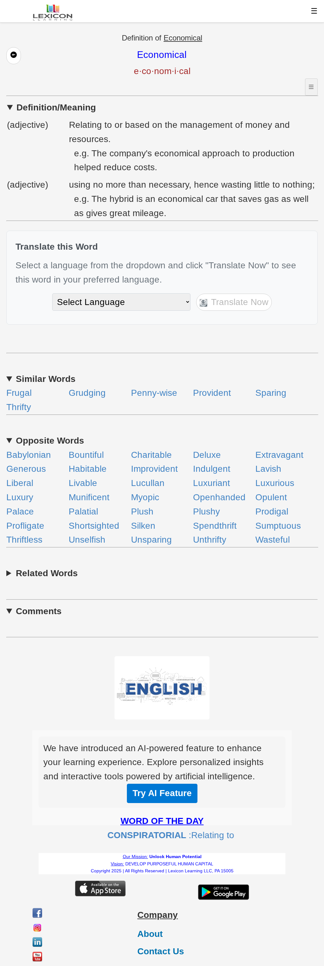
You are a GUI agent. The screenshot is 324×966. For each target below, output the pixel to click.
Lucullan (148, 483)
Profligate (25, 526)
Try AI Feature (162, 793)
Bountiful (86, 455)
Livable (83, 483)
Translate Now (238, 302)
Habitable (88, 469)
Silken (143, 526)
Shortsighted (94, 526)
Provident (212, 393)
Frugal (19, 393)
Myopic (145, 497)
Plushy (206, 511)
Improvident (154, 469)
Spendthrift (215, 526)
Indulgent (211, 469)
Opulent (271, 497)
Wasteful (272, 540)
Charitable (151, 455)
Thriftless (24, 540)
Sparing (270, 393)
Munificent (89, 497)
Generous (26, 469)
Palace (20, 511)
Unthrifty (209, 540)
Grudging (87, 393)
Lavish (268, 469)
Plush (142, 511)
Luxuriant (211, 483)
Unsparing (151, 540)
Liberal (19, 483)
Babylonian (28, 455)
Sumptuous (278, 526)
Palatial (83, 511)
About (150, 934)
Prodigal (271, 511)
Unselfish (87, 540)
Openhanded (219, 497)
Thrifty (18, 407)
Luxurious (274, 483)
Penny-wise (154, 393)
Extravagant (279, 455)
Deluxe (207, 455)
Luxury (19, 497)
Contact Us (160, 951)
